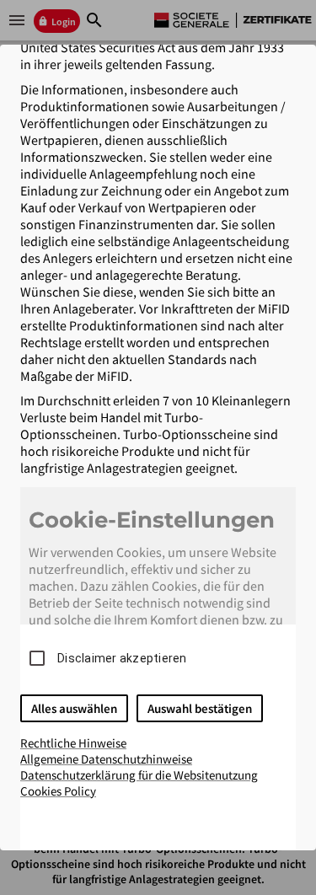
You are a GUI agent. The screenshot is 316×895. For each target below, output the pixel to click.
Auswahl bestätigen (199, 708)
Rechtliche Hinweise (73, 743)
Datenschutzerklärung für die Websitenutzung (139, 775)
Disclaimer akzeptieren (122, 658)
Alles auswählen (74, 708)
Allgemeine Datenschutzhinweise (106, 759)
